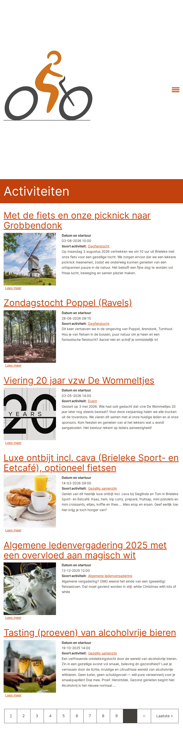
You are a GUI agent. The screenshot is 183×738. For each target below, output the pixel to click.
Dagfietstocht (98, 246)
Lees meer (13, 288)
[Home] (48, 89)
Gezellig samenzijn (102, 488)
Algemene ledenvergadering (110, 576)
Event (92, 401)
